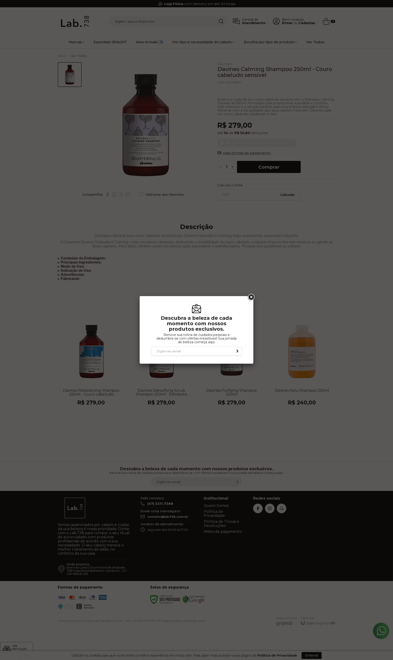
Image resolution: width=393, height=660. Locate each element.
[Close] (251, 297)
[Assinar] (237, 351)
